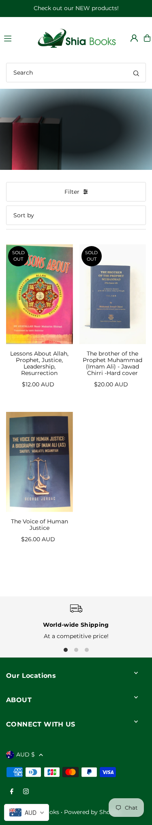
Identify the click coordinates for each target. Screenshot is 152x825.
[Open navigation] (16, 37)
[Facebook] (11, 792)
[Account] (134, 38)
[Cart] (147, 38)
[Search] (136, 72)
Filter (71, 192)
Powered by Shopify (92, 812)
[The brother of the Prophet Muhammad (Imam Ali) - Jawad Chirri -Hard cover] (112, 294)
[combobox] (76, 72)
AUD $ (25, 754)
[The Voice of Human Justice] (39, 462)
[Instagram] (26, 792)
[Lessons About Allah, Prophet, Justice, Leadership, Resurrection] (39, 294)
